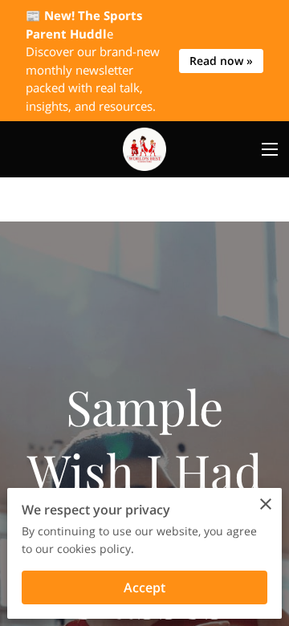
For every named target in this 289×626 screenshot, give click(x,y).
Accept (144, 587)
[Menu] (270, 149)
